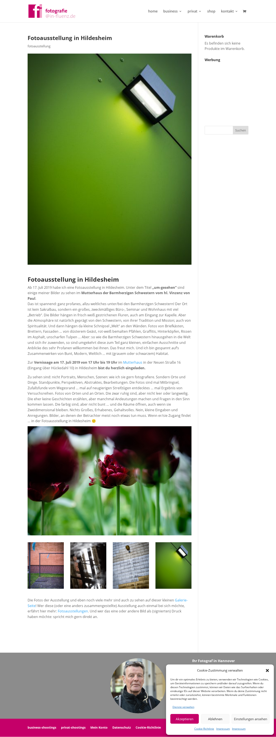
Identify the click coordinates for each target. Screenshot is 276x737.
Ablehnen (215, 719)
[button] (267, 670)
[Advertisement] (232, 91)
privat (192, 12)
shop (211, 12)
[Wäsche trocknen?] (46, 588)
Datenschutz (121, 727)
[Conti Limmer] (88, 588)
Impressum (223, 729)
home (153, 12)
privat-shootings (73, 727)
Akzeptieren (184, 719)
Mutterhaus (132, 362)
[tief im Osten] (131, 588)
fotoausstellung (39, 46)
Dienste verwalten (183, 707)
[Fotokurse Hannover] (173, 588)
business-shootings (42, 727)
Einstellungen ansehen (250, 719)
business (170, 12)
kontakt (227, 12)
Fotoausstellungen (73, 611)
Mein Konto (99, 727)
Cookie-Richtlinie (204, 729)
